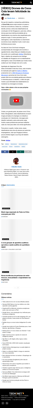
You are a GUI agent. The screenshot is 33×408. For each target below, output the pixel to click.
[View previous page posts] (15, 288)
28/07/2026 (5, 282)
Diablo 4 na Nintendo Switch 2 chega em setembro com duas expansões (16, 352)
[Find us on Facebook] (2, 403)
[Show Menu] (2, 2)
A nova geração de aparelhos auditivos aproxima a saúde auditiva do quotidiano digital (15, 245)
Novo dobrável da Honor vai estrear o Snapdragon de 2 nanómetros (16, 356)
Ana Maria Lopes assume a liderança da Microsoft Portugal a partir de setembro (15, 377)
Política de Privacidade (20, 397)
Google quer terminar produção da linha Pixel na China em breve (15, 381)
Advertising (14, 144)
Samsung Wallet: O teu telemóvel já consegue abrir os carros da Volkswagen (16, 372)
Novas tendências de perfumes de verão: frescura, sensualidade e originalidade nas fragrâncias (16, 277)
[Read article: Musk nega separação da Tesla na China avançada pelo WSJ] (16, 199)
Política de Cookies (6, 399)
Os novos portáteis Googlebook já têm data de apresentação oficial (14, 360)
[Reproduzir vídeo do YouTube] (16, 100)
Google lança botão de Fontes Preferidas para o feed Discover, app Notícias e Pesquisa (16, 327)
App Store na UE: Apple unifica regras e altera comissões (14, 339)
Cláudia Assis (11, 18)
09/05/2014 (21, 18)
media (23, 146)
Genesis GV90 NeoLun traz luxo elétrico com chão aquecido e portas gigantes (15, 305)
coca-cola (4, 146)
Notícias (5, 239)
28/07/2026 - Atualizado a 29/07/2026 (11, 249)
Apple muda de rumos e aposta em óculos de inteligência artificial (14, 335)
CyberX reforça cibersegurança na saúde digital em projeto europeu (16, 348)
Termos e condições (23, 395)
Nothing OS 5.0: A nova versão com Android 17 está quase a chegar (16, 331)
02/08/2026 (5, 216)
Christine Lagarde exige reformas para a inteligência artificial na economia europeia (16, 368)
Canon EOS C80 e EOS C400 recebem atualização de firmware (16, 343)
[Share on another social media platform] (28, 151)
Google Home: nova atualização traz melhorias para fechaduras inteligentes (16, 313)
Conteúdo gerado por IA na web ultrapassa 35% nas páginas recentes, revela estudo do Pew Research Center (16, 318)
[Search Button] (31, 2)
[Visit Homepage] (16, 2)
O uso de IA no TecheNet (19, 399)
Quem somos (4, 395)
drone (10, 146)
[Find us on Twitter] (7, 403)
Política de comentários (7, 397)
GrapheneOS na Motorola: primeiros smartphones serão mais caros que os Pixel (15, 309)
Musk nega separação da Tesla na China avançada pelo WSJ (15, 213)
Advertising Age (23, 144)
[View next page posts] (18, 288)
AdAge (7, 144)
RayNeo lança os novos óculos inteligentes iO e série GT (16, 323)
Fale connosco (13, 395)
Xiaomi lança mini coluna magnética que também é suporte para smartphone (16, 364)
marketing (17, 146)
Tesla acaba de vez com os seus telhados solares (15, 301)
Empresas (6, 208)
